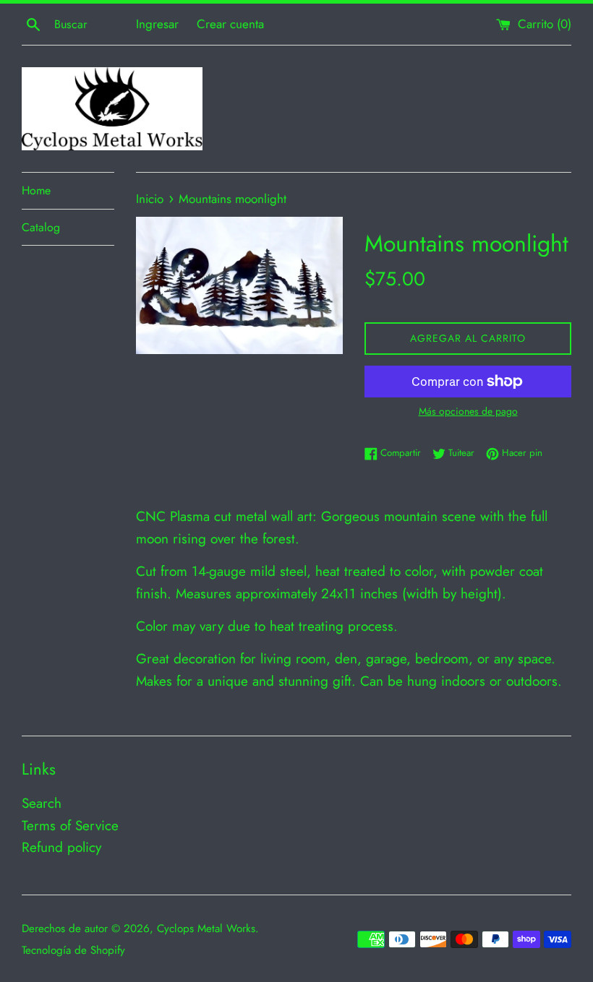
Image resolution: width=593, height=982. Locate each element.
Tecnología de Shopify (73, 950)
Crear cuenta (230, 24)
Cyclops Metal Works (206, 928)
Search (41, 803)
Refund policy (61, 847)
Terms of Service (70, 825)
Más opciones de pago (468, 411)
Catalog (41, 227)
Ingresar (157, 24)
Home (36, 190)
